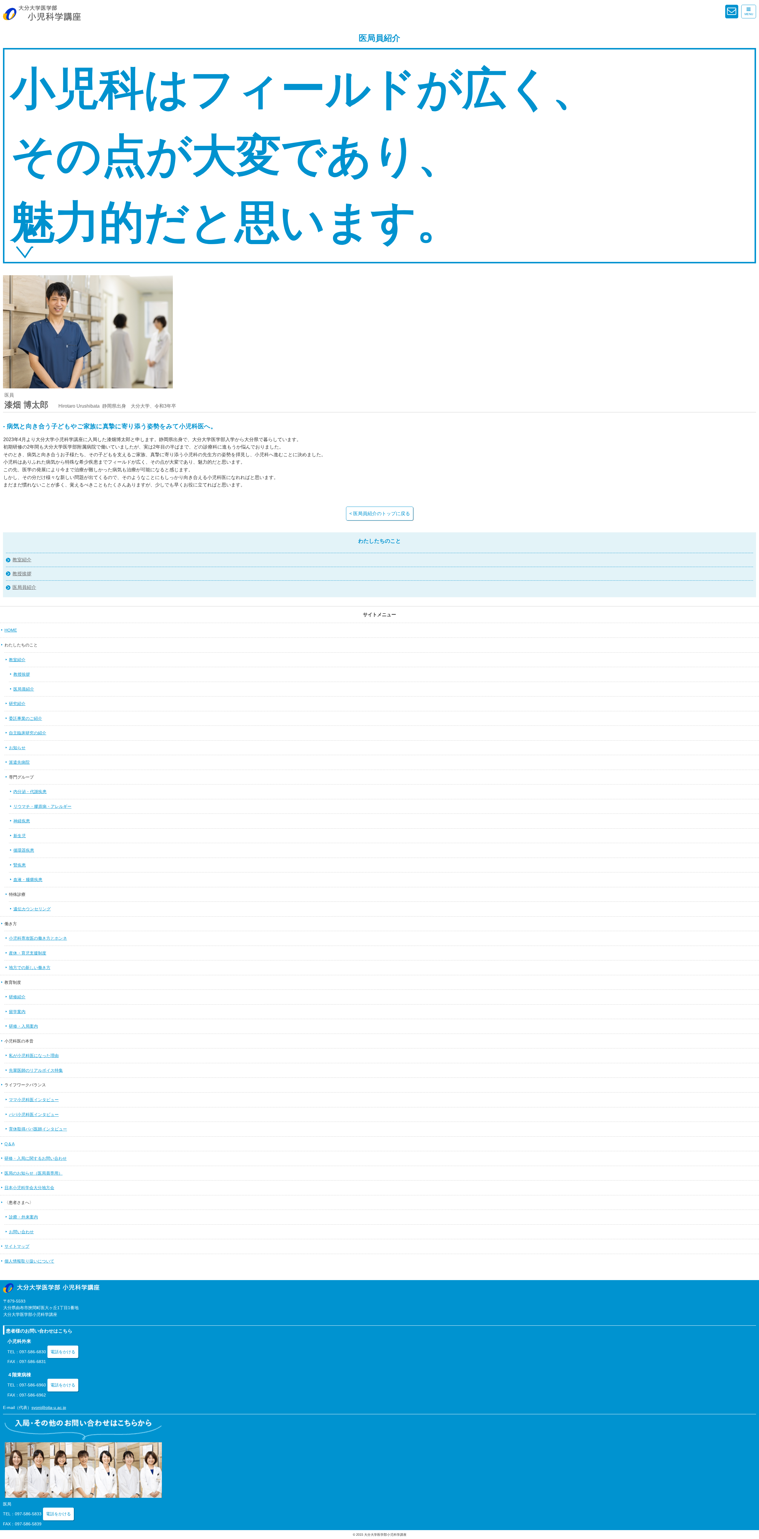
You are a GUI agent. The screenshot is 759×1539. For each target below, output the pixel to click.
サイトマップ (16, 1246)
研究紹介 (17, 703)
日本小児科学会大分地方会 (29, 1187)
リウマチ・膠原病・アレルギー (42, 806)
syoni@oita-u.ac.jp (48, 1407)
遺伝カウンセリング (32, 909)
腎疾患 (19, 865)
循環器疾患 (23, 850)
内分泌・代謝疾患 (30, 791)
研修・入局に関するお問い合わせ (35, 1158)
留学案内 (17, 1011)
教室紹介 (21, 559)
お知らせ (17, 747)
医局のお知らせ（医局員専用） (33, 1173)
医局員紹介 (24, 587)
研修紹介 (17, 996)
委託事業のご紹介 (25, 718)
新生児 (19, 835)
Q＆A (9, 1143)
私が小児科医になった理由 (34, 1055)
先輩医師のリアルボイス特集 (36, 1070)
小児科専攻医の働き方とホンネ (38, 938)
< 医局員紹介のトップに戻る (379, 513)
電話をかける (62, 1351)
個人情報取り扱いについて (29, 1261)
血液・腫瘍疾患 (27, 879)
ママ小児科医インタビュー (34, 1099)
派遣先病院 (19, 762)
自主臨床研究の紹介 (27, 733)
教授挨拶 (21, 573)
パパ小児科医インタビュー (34, 1114)
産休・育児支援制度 (27, 953)
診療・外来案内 (23, 1217)
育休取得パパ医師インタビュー (38, 1129)
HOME (10, 630)
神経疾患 (21, 821)
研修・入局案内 (23, 1026)
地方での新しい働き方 (29, 967)
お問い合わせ (21, 1231)
